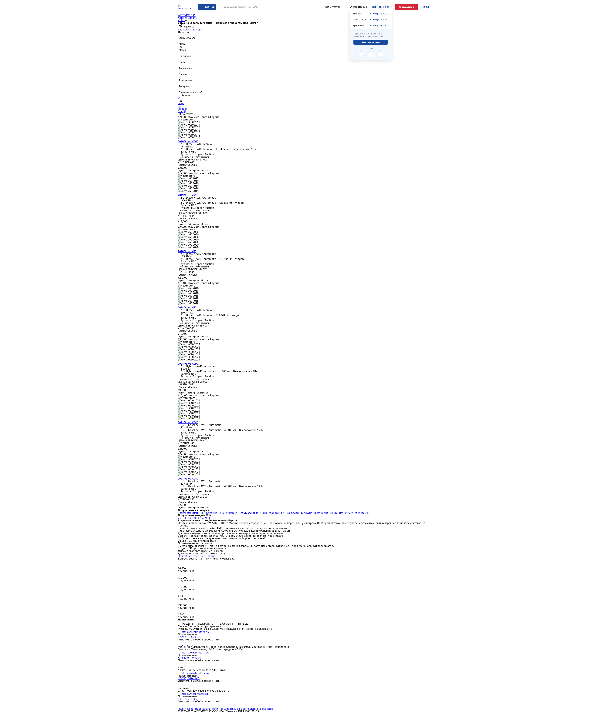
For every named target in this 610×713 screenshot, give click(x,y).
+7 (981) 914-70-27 (189, 637)
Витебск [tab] (203, 647)
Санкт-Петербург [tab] (199, 626)
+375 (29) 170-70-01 (189, 657)
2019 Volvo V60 (187, 195)
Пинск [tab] (270, 647)
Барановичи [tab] (234, 647)
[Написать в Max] (195, 644)
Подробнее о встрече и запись (197, 556)
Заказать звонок (370, 42)
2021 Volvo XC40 (188, 422)
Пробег (182, 108)
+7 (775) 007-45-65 (189, 678)
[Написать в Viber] (370, 54)
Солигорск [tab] (259, 647)
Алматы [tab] (182, 667)
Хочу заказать (202, 157)
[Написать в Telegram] (361, 54)
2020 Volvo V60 (187, 251)
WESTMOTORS (187, 15)
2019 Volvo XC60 (188, 141)
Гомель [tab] (247, 647)
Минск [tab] (182, 647)
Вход (426, 6)
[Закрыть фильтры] (180, 34)
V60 (180, 29)
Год (180, 106)
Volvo (181, 20)
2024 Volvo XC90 (188, 363)
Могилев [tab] (192, 647)
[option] (305, 103)
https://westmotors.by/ (195, 652)
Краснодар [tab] (216, 626)
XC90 (199, 29)
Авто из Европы (187, 18)
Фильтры (185, 95)
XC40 (186, 29)
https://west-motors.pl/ (195, 694)
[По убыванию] (179, 98)
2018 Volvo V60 (187, 307)
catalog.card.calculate (198, 170)
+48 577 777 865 (187, 699)
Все (182, 111)
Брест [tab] (213, 647)
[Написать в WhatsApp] (380, 54)
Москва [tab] (183, 626)
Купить (182, 170)
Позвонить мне (186, 157)
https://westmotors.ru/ (195, 632)
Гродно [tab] (221, 647)
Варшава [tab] (183, 688)
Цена (181, 103)
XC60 (193, 29)
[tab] (186, 623)
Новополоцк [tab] (281, 647)
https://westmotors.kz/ (195, 673)
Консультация (406, 7)
